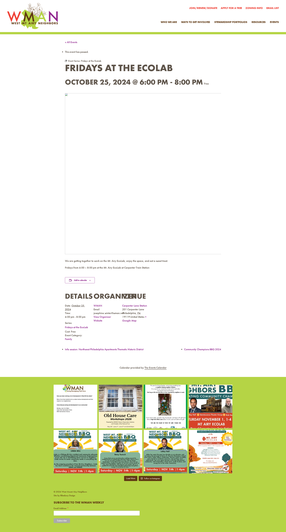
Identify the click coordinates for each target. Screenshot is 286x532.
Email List (272, 8)
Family (68, 339)
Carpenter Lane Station (134, 305)
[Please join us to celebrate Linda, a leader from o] (75, 452)
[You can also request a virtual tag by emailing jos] (165, 406)
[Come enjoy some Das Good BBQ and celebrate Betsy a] (120, 452)
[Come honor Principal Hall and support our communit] (165, 452)
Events (274, 22)
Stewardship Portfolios (230, 22)
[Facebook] (55, 484)
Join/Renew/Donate (203, 8)
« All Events (71, 42)
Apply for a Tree (231, 8)
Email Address (61, 508)
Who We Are (169, 22)
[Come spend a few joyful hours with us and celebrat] (211, 406)
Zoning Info (254, 8)
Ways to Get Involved (195, 22)
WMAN (98, 305)
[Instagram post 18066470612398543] (75, 406)
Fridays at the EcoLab (76, 327)
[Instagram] (61, 484)
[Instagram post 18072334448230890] (211, 452)
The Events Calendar (155, 367)
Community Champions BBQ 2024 (202, 349)
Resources (259, 22)
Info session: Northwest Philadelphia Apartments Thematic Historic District (104, 349)
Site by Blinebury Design (64, 495)
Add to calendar (80, 280)
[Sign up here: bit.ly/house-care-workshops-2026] (120, 406)
